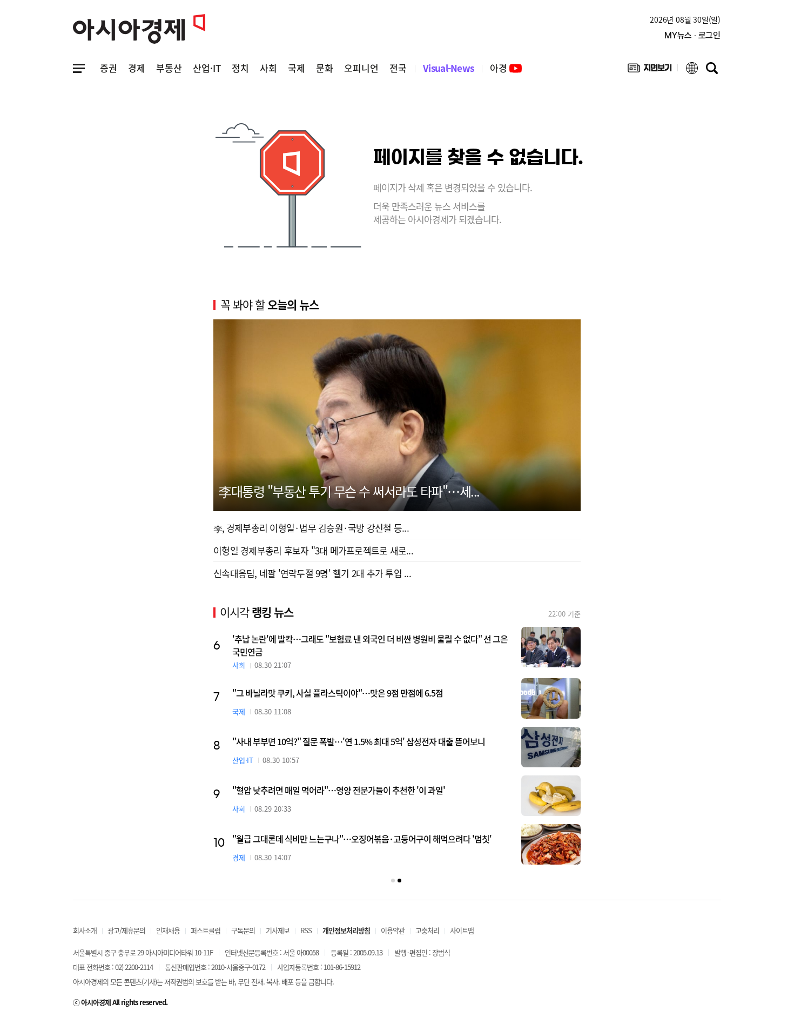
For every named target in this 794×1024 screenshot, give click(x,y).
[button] (393, 880)
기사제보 (278, 930)
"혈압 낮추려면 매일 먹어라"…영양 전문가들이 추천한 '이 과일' (338, 790)
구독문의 (243, 930)
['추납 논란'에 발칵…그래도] (551, 647)
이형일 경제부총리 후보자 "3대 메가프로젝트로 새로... (313, 550)
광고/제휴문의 (126, 930)
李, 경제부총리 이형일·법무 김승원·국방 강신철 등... (311, 527)
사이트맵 (462, 930)
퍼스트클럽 (205, 930)
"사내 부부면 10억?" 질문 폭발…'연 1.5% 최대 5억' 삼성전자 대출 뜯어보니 (358, 741)
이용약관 (393, 930)
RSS (306, 930)
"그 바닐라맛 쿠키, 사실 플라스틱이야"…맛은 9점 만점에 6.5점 (337, 692)
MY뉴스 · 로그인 (692, 35)
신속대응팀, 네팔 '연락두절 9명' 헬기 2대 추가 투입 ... (312, 573)
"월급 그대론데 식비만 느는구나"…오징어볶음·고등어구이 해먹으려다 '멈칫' (362, 838)
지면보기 (649, 70)
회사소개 (85, 930)
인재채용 (168, 930)
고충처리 (427, 930)
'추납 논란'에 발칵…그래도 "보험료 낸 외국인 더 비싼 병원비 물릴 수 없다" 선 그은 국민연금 (370, 645)
